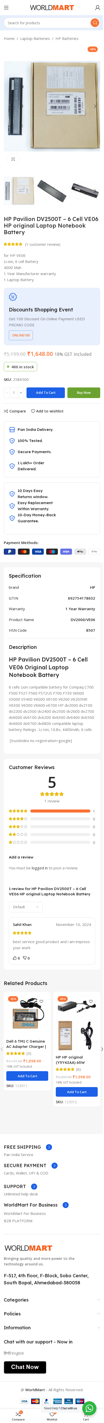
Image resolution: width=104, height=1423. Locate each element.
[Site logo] (52, 7)
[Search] (95, 22)
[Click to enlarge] (13, 159)
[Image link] (28, 1247)
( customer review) (42, 244)
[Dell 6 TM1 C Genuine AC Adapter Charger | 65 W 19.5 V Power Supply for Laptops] (27, 1015)
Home (9, 38)
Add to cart (46, 392)
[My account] (98, 8)
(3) (29, 1053)
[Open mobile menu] (6, 8)
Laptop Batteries (35, 38)
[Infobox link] (28, 1147)
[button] (9, 106)
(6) (78, 1069)
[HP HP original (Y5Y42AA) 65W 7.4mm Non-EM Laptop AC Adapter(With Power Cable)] (77, 1023)
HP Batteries (67, 38)
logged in (40, 867)
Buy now (84, 392)
